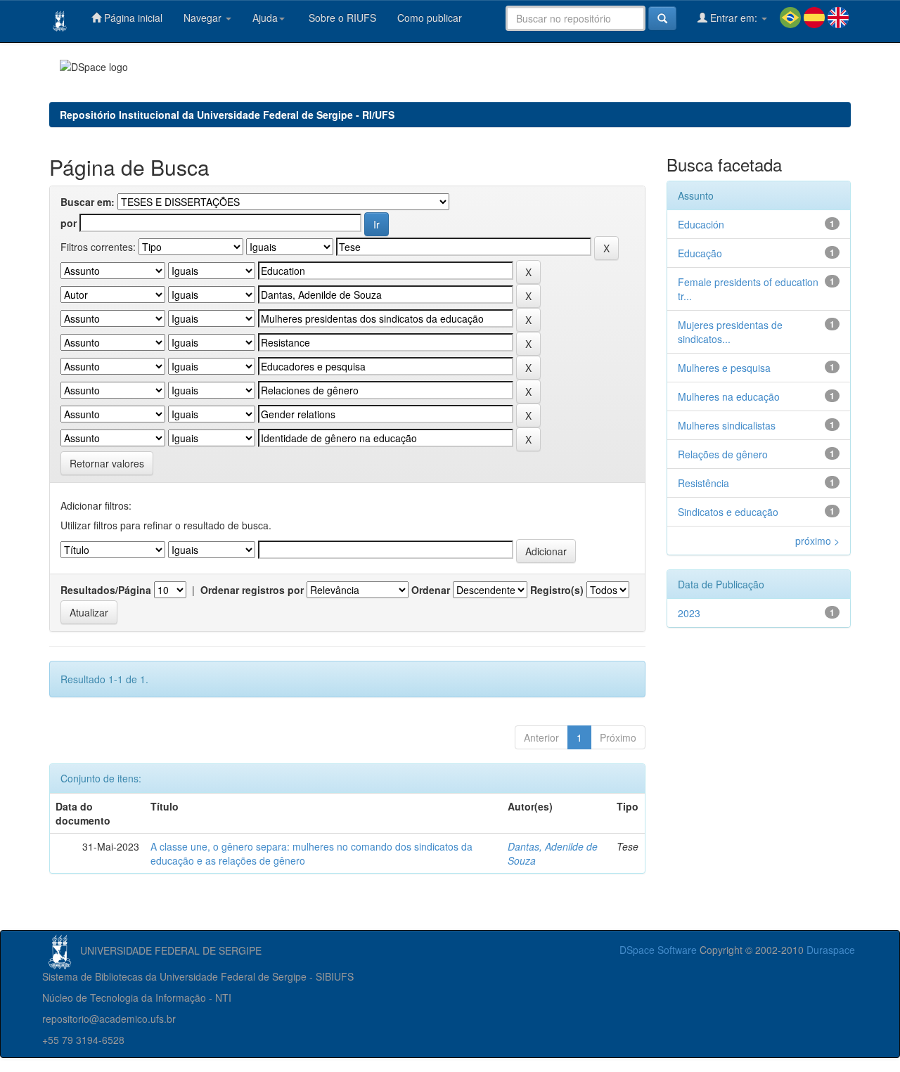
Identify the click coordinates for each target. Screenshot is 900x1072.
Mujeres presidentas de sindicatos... (730, 332)
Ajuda (265, 18)
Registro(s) (557, 590)
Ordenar (430, 590)
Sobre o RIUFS (341, 18)
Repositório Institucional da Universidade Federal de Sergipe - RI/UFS (227, 115)
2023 (689, 613)
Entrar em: (733, 18)
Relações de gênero (723, 454)
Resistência (703, 483)
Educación (701, 224)
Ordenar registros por (252, 590)
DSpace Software (658, 950)
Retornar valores (107, 463)
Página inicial (131, 18)
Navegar (204, 18)
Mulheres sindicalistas (727, 425)
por (68, 223)
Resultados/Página (105, 590)
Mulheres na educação (729, 396)
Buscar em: (87, 202)
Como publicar (429, 18)
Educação (700, 253)
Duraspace (830, 950)
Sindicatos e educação (728, 512)
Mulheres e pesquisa (724, 368)
